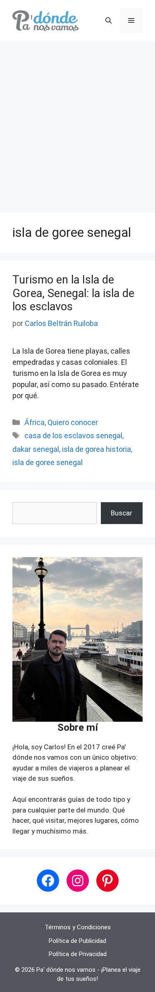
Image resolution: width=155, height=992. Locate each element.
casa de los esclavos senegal (73, 435)
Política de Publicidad (77, 941)
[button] (108, 20)
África (34, 422)
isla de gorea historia (96, 449)
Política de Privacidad (78, 954)
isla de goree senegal (47, 462)
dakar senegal (35, 449)
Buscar (121, 513)
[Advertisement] (77, 122)
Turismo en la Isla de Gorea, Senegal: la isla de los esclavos (73, 293)
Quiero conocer (73, 422)
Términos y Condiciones (78, 927)
